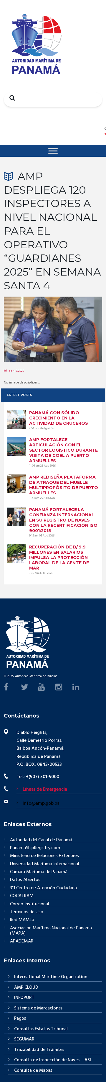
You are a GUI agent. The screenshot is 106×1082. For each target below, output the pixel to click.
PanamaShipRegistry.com (35, 848)
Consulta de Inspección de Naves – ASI (52, 1060)
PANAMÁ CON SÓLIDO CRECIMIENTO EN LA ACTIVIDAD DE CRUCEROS (58, 418)
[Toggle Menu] (53, 151)
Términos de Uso (26, 912)
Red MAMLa (22, 920)
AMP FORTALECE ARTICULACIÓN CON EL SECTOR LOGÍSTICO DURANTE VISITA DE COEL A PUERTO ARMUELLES (63, 450)
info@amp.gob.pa (41, 803)
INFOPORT (24, 997)
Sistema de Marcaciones (38, 1008)
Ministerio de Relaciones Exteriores (44, 856)
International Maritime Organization (50, 976)
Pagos (20, 1018)
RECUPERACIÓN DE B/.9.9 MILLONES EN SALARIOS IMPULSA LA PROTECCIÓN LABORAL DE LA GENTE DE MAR (59, 557)
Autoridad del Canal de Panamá (41, 840)
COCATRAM (22, 896)
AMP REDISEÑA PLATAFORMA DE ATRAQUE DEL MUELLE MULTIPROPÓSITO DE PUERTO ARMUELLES (63, 485)
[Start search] (10, 97)
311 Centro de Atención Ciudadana (43, 888)
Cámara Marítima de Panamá (38, 872)
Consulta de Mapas (33, 1070)
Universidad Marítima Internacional (44, 864)
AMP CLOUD (26, 987)
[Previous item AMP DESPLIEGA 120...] (28, 320)
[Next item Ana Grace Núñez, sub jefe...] (77, 320)
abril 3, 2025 (16, 371)
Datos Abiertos (25, 880)
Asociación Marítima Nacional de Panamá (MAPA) (51, 931)
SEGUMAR (24, 1039)
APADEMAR (21, 941)
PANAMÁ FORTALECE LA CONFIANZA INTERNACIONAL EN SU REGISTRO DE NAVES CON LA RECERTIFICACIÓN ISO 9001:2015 (63, 520)
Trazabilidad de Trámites (39, 1049)
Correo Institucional (29, 904)
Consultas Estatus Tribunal (41, 1029)
